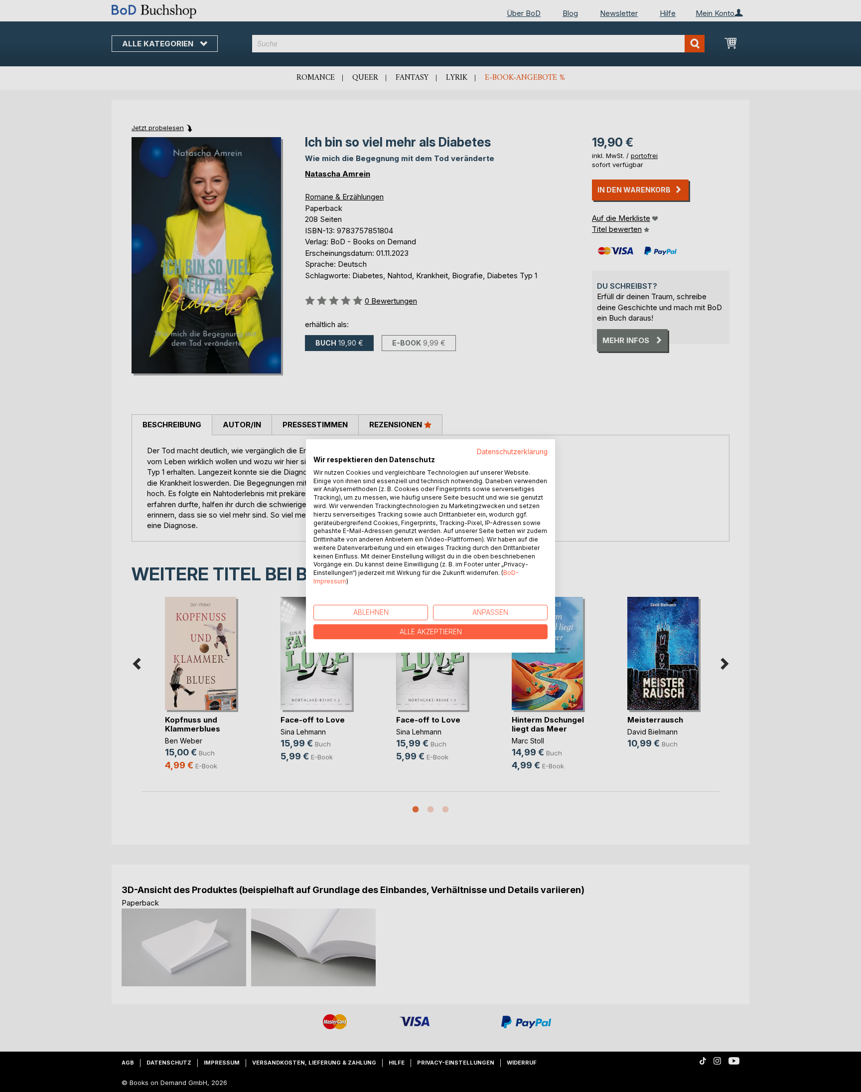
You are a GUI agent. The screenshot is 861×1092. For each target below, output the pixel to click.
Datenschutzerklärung (512, 452)
